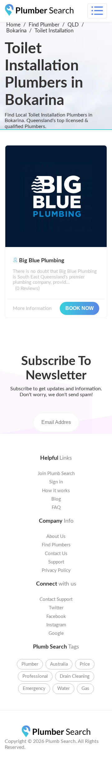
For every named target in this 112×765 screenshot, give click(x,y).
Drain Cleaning (75, 676)
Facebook (56, 616)
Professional (35, 676)
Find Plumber (44, 24)
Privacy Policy (56, 570)
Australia (59, 664)
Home (13, 24)
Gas (85, 688)
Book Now (79, 308)
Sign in (56, 482)
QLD (73, 24)
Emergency (34, 688)
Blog (56, 499)
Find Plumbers (56, 545)
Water (63, 688)
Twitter (56, 608)
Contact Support (56, 599)
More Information (32, 308)
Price (85, 664)
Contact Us (56, 553)
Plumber (29, 664)
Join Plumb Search (56, 473)
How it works (56, 490)
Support (56, 562)
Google (56, 633)
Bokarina (16, 30)
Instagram (56, 625)
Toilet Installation (54, 30)
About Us (56, 536)
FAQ (56, 507)
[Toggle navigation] (97, 10)
